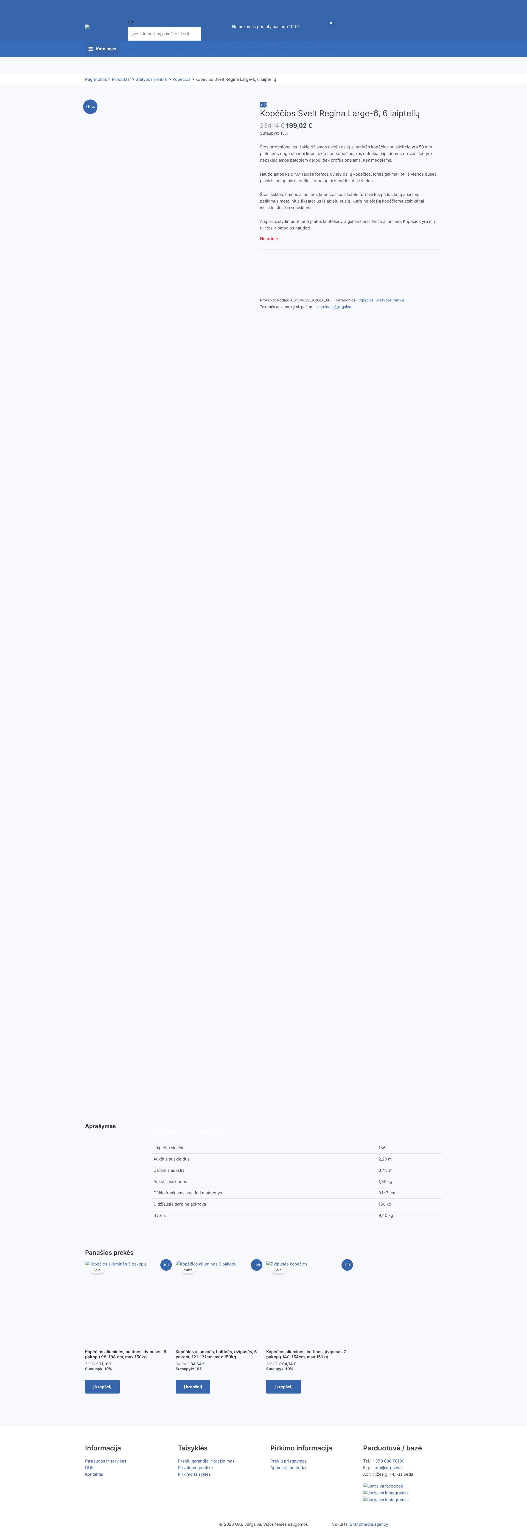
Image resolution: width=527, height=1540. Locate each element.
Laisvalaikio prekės (319, 48)
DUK (89, 1467)
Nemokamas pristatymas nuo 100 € (266, 26)
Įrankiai (136, 48)
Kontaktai (94, 1474)
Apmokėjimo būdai (288, 1467)
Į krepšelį (102, 1386)
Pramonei (283, 48)
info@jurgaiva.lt (389, 1467)
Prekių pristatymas (288, 1461)
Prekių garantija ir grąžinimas (206, 1461)
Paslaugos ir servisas (105, 1461)
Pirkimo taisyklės (194, 1474)
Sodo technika (205, 48)
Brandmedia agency (369, 1524)
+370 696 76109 (388, 1461)
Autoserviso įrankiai (247, 48)
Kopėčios (366, 300)
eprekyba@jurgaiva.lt (336, 306)
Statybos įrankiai (167, 48)
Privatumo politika (195, 1467)
